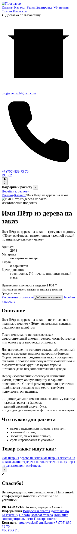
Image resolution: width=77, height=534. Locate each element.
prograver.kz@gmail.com (35, 522)
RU (4, 175)
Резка (31, 7)
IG (12, 530)
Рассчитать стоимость (18, 297)
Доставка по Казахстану (23, 15)
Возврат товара (42, 515)
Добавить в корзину (48, 297)
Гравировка (44, 7)
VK (4, 530)
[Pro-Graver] (11, 3)
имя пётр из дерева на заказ (22, 458)
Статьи (7, 11)
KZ (9, 175)
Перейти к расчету (15, 191)
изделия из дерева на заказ (28, 462)
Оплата (24, 515)
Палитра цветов (45, 519)
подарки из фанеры (27, 465)
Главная (7, 7)
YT (17, 530)
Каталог (20, 7)
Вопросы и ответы (36, 511)
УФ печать (61, 7)
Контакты (20, 11)
